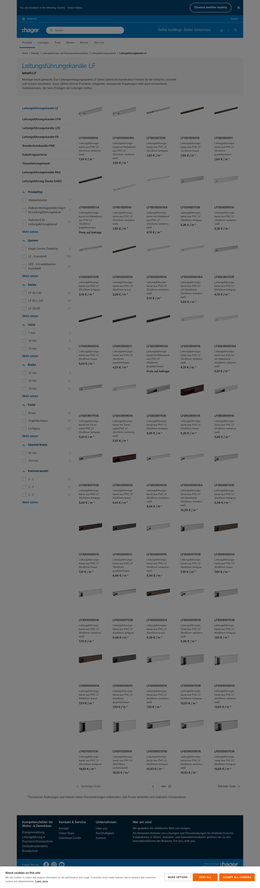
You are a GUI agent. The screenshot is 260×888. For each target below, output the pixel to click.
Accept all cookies (237, 877)
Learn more (41, 881)
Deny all (205, 877)
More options (177, 877)
